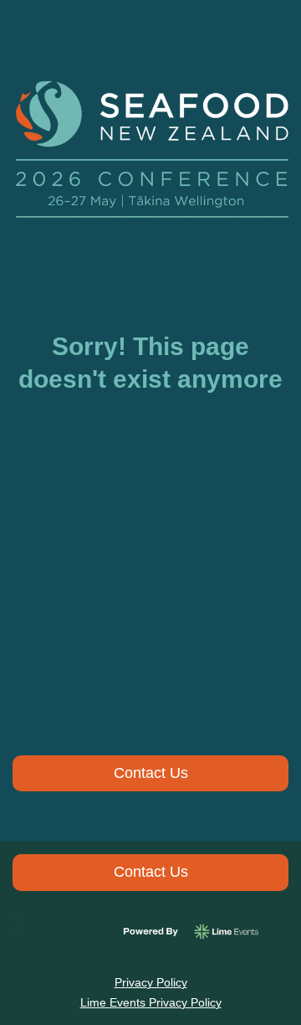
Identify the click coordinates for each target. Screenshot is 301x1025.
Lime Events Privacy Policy (151, 1002)
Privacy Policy (151, 982)
